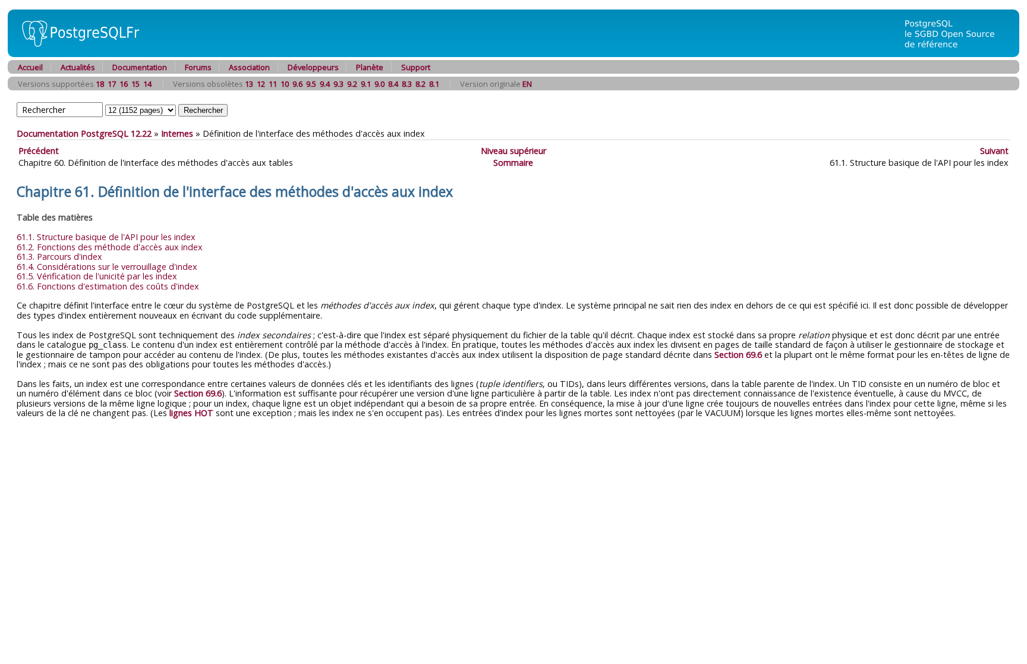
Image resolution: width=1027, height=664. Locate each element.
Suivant (994, 150)
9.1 (366, 83)
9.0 (379, 83)
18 (100, 83)
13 (249, 83)
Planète (369, 67)
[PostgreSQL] (76, 53)
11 (273, 83)
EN (527, 83)
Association (249, 67)
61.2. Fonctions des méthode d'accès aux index (110, 247)
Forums (198, 67)
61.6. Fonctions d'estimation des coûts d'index (108, 286)
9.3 (338, 83)
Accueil (30, 67)
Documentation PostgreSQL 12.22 (84, 133)
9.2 (352, 83)
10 (285, 83)
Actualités (78, 67)
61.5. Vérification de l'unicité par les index (97, 276)
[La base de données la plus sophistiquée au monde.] (956, 53)
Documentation (139, 67)
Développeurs (313, 67)
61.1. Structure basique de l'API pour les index (106, 237)
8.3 (407, 83)
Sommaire (513, 162)
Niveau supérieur (513, 150)
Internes (177, 133)
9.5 (311, 83)
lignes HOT (191, 412)
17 (112, 83)
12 (261, 83)
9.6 (297, 83)
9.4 (325, 83)
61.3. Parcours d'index (59, 256)
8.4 (393, 83)
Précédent (38, 150)
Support (415, 67)
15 (135, 83)
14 (147, 83)
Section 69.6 (738, 354)
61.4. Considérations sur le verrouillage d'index (107, 266)
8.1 (434, 83)
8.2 (420, 83)
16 (123, 83)
